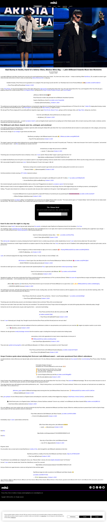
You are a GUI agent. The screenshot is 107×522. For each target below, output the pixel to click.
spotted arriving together (15, 345)
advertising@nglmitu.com (27, 492)
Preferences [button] (13, 517)
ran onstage (17, 131)
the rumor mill (72, 277)
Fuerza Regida (67, 90)
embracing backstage (67, 266)
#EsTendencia (22, 260)
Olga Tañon (81, 110)
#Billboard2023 (82, 283)
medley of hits (33, 449)
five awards (37, 226)
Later (2, 255)
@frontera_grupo (17, 390)
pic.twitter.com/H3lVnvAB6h (69, 413)
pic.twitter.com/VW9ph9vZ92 (77, 178)
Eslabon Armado (55, 90)
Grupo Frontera (47, 90)
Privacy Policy (4, 492)
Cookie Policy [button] (43, 516)
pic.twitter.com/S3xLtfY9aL (67, 235)
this (17, 143)
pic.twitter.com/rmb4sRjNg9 (77, 296)
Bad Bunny (87, 76)
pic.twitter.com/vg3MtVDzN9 (72, 136)
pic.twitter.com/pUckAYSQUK (70, 349)
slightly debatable (55, 460)
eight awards (43, 88)
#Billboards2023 (69, 249)
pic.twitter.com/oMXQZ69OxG (81, 249)
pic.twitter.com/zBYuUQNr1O (93, 82)
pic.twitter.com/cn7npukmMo (57, 100)
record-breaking (86, 359)
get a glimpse (6, 396)
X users (12, 419)
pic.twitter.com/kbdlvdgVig (93, 283)
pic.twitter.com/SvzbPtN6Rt (69, 271)
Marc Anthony (46, 107)
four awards (74, 359)
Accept (96, 516)
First (57, 243)
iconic (24, 162)
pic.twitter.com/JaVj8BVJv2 (93, 401)
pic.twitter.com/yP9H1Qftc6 (81, 260)
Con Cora (79, 226)
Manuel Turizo (54, 110)
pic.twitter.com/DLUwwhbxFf (87, 193)
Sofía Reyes (71, 396)
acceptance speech (58, 184)
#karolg (63, 249)
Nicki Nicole (47, 110)
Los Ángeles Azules (29, 90)
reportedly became (17, 228)
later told (71, 380)
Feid (43, 266)
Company (19, 492)
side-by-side (6, 241)
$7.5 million (24, 173)
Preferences (72, 516)
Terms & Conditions (12, 492)
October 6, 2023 (29, 85)
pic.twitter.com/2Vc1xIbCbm (87, 390)
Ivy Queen (28, 121)
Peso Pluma (7, 88)
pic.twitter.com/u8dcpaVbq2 (49, 339)
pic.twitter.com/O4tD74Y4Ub (40, 474)
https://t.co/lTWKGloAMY (73, 453)
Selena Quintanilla (22, 230)
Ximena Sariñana (79, 396)
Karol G (33, 121)
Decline (84, 516)
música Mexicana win (37, 77)
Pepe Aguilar (27, 107)
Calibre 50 (87, 106)
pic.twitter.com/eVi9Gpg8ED (64, 374)
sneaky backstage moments (22, 331)
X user (38, 154)
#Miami (62, 136)
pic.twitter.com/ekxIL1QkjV (46, 314)
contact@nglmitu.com (38, 492)
